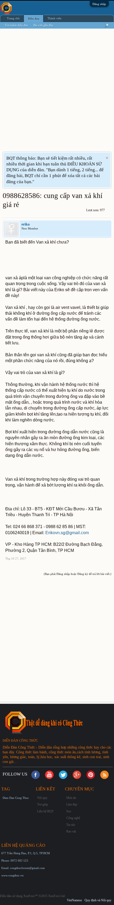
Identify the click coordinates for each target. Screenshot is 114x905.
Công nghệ (73, 818)
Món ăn (71, 798)
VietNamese (74, 900)
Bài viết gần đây (43, 25)
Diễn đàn (33, 18)
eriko (25, 224)
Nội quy (42, 798)
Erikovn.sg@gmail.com (67, 532)
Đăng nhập (99, 4)
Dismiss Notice (107, 158)
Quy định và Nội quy (98, 900)
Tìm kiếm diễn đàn (16, 25)
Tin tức (70, 825)
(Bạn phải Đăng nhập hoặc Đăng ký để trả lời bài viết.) (77, 573)
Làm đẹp (71, 804)
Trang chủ (13, 18)
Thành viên (54, 18)
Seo (68, 811)
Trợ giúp (42, 804)
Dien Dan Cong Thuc (16, 797)
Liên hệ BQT (45, 811)
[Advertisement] (57, 93)
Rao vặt (71, 831)
